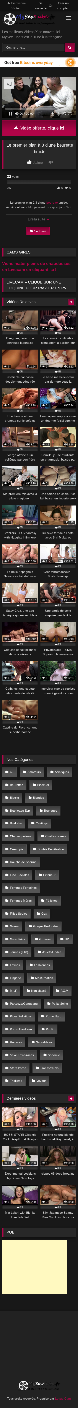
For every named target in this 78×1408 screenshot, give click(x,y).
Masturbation (44, 978)
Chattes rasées (55, 836)
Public (50, 1029)
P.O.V (64, 990)
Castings (42, 823)
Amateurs (34, 772)
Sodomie (40, 231)
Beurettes (16, 785)
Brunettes (50, 810)
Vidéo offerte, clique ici (41, 128)
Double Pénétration (50, 849)
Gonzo (14, 926)
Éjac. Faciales (19, 875)
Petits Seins (60, 1003)
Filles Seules (18, 913)
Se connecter (40, 5)
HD (67, 939)
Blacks (14, 797)
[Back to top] (64, 1395)
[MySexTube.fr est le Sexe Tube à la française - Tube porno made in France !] (32, 20)
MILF (13, 990)
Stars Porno (18, 1068)
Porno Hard (54, 1016)
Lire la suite (37, 219)
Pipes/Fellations (21, 1016)
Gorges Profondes (45, 926)
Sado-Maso (44, 1042)
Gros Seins (17, 939)
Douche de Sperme (23, 862)
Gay (44, 913)
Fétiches (51, 900)
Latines (15, 965)
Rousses (16, 1042)
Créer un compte (63, 5)
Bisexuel (43, 785)
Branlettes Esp (20, 810)
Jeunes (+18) (19, 952)
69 (11, 772)
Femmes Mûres (21, 900)
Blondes (38, 797)
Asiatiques (62, 772)
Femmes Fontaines (23, 887)
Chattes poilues (20, 836)
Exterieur (49, 875)
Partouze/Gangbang (24, 1003)
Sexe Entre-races (22, 1055)
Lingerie (15, 978)
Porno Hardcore (21, 1029)
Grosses (45, 939)
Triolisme (16, 1080)
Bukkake (16, 823)
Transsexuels (49, 1068)
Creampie (16, 849)
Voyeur (41, 1080)
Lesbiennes (42, 965)
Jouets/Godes (51, 952)
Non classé (38, 990)
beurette (52, 202)
